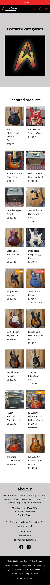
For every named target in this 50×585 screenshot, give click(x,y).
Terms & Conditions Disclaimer (18, 566)
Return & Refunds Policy (34, 570)
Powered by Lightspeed (25, 578)
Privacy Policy (39, 566)
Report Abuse (32, 574)
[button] (10, 9)
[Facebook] (21, 547)
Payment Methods (13, 570)
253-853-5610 (25, 535)
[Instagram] (29, 547)
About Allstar (17, 574)
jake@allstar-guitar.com (25, 539)
